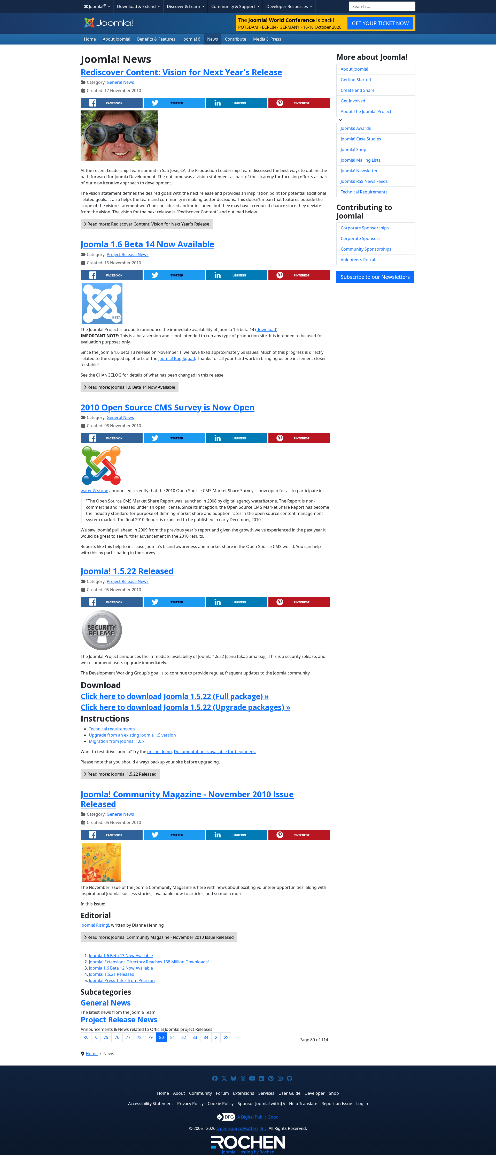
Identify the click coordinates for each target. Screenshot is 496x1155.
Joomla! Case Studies (361, 139)
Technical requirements (112, 729)
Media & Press (267, 39)
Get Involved (353, 101)
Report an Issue (336, 1103)
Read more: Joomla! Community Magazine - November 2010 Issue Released (160, 937)
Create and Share (358, 90)
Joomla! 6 (191, 39)
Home (90, 39)
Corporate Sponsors (361, 238)
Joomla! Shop (353, 149)
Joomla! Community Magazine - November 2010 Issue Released (187, 799)
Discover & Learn (184, 6)
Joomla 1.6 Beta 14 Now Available (147, 244)
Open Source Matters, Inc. (242, 1128)
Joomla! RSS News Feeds (364, 181)
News (212, 39)
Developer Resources (287, 6)
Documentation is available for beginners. (215, 751)
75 (106, 1037)
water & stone (94, 490)
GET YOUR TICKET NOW (380, 23)
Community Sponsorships (366, 249)
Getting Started (356, 79)
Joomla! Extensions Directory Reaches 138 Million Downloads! (149, 962)
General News (120, 82)
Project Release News (128, 254)
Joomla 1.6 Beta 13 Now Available (121, 955)
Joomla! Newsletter (359, 171)
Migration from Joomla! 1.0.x (116, 741)
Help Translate (303, 1103)
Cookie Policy (221, 1103)
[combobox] (382, 6)
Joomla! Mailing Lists (361, 160)
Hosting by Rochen (248, 1152)
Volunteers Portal (358, 259)
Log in (362, 1103)
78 (139, 1037)
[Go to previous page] (95, 1037)
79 (150, 1037)
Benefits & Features (156, 39)
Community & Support (233, 6)
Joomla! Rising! (95, 925)
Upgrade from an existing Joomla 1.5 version (132, 735)
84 (206, 1037)
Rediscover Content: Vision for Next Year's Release (181, 72)
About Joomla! (116, 39)
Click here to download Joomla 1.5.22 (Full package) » (175, 696)
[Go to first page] (86, 1037)
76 (117, 1037)
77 (128, 1037)
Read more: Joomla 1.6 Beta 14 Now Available (131, 387)
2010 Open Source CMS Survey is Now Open (167, 407)
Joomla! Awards (356, 128)
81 (172, 1037)
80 (161, 1037)
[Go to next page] (216, 1037)
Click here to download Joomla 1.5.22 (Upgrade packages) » (185, 707)
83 (194, 1037)
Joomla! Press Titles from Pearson (122, 980)
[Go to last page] (225, 1037)
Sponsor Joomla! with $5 (261, 1103)
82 (183, 1037)
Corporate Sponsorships (365, 228)
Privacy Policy (190, 1103)
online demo (159, 751)
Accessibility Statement (150, 1103)
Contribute (235, 39)
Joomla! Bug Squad (176, 358)
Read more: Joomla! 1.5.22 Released (122, 774)
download (266, 329)
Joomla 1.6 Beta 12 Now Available (121, 968)
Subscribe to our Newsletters (375, 276)
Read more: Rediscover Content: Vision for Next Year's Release (148, 224)
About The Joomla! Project (366, 111)
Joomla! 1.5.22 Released (127, 570)
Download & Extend (137, 6)
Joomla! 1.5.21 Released (111, 974)
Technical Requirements (364, 192)
